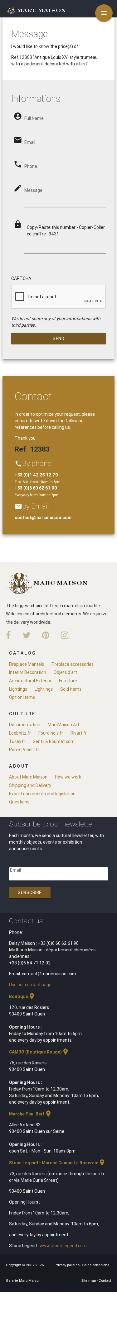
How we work (68, 777)
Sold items (70, 689)
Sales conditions (96, 1265)
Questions (19, 802)
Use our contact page (30, 984)
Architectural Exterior (30, 681)
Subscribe (30, 892)
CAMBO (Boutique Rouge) (39, 1052)
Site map (89, 1280)
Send (58, 338)
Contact (105, 1280)
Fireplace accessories (72, 664)
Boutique (22, 996)
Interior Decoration (27, 672)
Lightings (18, 689)
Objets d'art (65, 672)
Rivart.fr (79, 733)
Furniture (68, 681)
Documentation (24, 724)
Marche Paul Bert (30, 1114)
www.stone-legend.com (63, 1245)
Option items (22, 697)
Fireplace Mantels (26, 664)
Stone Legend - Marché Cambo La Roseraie (57, 1163)
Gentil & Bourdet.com (54, 741)
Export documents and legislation (42, 794)
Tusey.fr (17, 741)
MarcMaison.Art (63, 724)
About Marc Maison (28, 777)
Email (15, 870)
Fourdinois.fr (50, 733)
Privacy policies (67, 1265)
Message (33, 190)
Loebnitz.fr (20, 733)
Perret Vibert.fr (24, 749)
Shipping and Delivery (30, 785)
